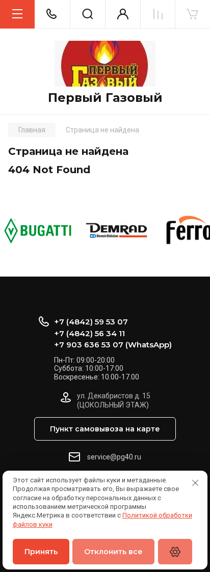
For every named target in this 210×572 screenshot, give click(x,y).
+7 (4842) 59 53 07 (91, 321)
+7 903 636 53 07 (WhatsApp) (113, 344)
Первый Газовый (105, 98)
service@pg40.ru (114, 457)
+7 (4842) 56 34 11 (89, 333)
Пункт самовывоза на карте (105, 428)
